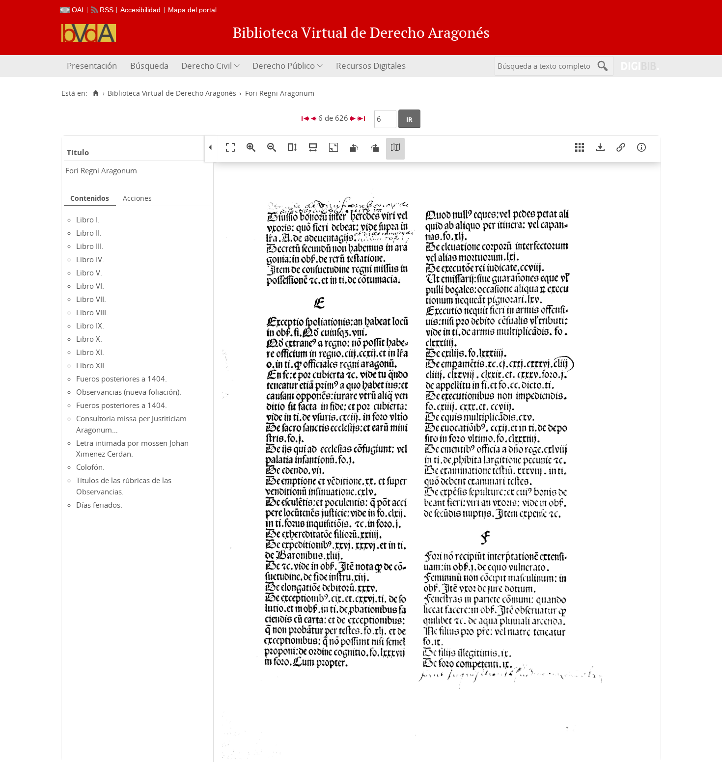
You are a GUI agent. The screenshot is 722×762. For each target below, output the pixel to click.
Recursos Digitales (371, 65)
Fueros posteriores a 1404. (121, 378)
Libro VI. (90, 286)
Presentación (92, 65)
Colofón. (90, 467)
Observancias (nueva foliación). (128, 392)
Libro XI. (90, 352)
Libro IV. (90, 259)
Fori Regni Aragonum (101, 170)
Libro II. (89, 233)
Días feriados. (99, 505)
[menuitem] (93, 66)
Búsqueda (149, 65)
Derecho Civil (206, 65)
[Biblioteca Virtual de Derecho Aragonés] (88, 33)
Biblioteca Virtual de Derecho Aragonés (172, 93)
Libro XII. (91, 365)
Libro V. (89, 272)
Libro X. (89, 339)
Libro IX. (90, 325)
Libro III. (90, 246)
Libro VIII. (92, 312)
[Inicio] (95, 93)
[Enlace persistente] (620, 149)
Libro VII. (91, 299)
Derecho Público (283, 65)
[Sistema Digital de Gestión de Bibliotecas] (636, 66)
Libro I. (88, 219)
